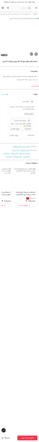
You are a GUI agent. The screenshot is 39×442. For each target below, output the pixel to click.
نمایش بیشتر (35, 86)
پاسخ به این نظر (29, 114)
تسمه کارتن (26, 157)
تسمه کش (6, 153)
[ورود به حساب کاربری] (8, 8)
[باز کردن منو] (35, 7)
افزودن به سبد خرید (27, 438)
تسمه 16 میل (16, 150)
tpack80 (35, 14)
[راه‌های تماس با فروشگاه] (4, 430)
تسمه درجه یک (17, 157)
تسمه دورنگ (14, 153)
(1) (16, 129)
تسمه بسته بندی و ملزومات (21, 146)
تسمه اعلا (9, 157)
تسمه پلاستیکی (25, 150)
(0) (12, 129)
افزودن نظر (5, 94)
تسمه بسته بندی (25, 153)
